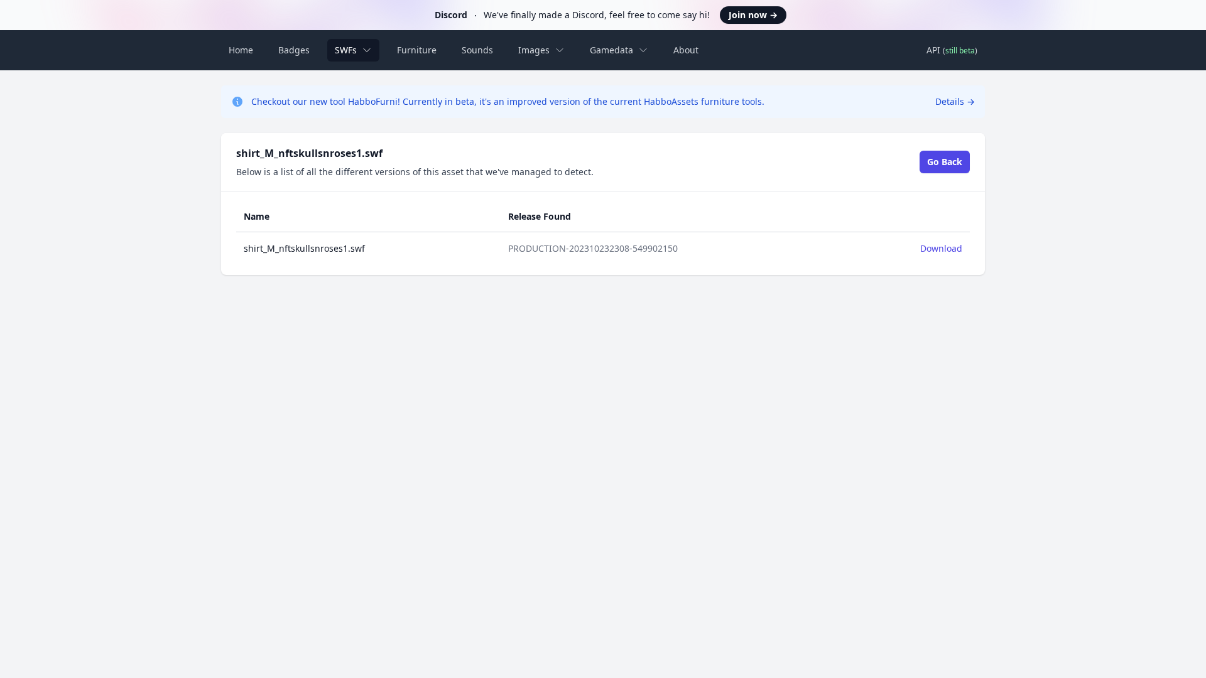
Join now (753, 15)
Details (955, 101)
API (951, 50)
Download (941, 248)
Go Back (944, 162)
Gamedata (611, 50)
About (685, 50)
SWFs (346, 50)
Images (534, 50)
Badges (294, 50)
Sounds (477, 50)
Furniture (417, 50)
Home (241, 50)
